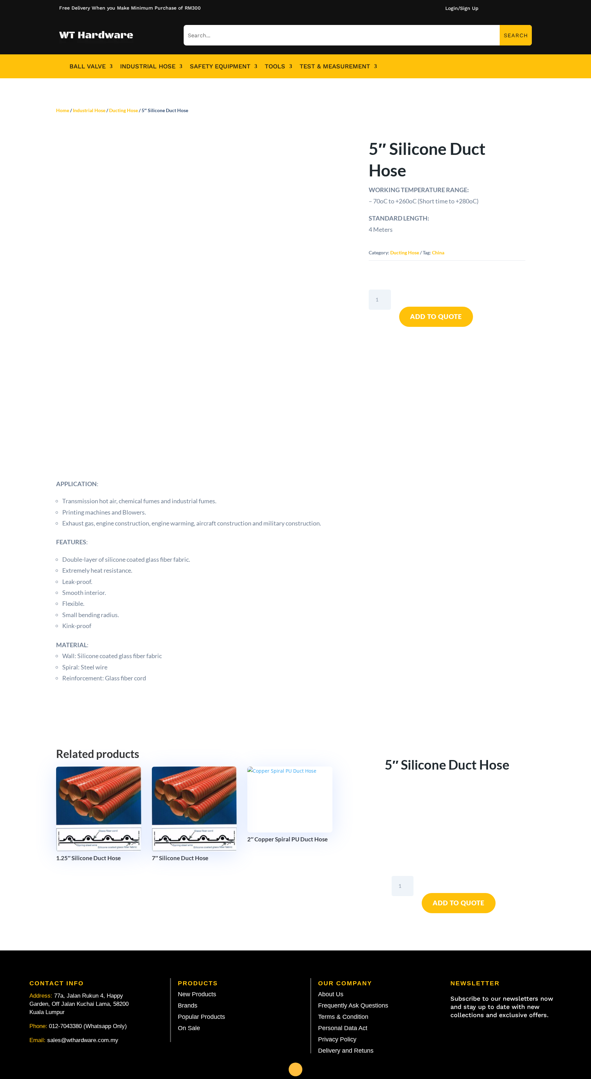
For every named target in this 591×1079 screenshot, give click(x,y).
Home (62, 110)
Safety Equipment (220, 66)
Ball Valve (87, 66)
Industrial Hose (147, 66)
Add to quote (436, 316)
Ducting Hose (123, 110)
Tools (275, 66)
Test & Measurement (335, 66)
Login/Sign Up (461, 8)
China (438, 252)
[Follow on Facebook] (295, 1069)
